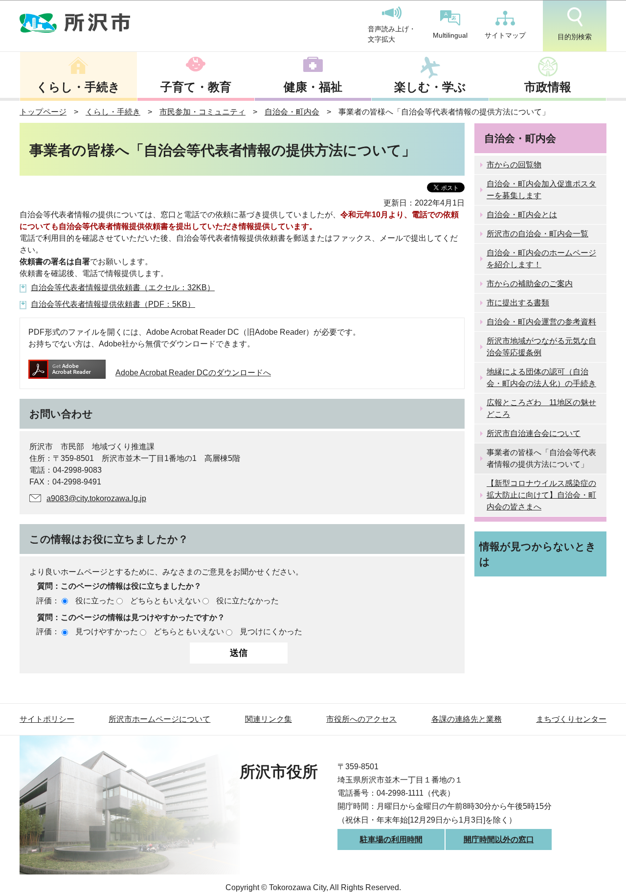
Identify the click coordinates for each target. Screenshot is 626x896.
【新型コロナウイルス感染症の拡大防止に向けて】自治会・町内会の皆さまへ (541, 495)
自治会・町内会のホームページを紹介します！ (541, 259)
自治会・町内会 (292, 112)
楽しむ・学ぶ (430, 86)
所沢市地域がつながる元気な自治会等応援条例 (541, 347)
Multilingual (450, 35)
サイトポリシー (47, 719)
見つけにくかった (271, 631)
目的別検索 (575, 37)
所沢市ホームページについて (159, 719)
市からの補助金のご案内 (530, 283)
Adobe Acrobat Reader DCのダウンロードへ (193, 372)
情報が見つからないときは (537, 554)
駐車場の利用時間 (391, 839)
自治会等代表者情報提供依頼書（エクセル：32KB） (123, 287)
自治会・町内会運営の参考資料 (541, 322)
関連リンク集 (268, 719)
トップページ (43, 112)
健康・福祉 (313, 86)
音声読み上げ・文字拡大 (392, 34)
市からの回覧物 (514, 165)
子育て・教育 (195, 86)
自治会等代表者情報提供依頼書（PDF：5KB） (113, 304)
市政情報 (547, 86)
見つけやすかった (106, 631)
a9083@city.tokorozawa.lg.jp (96, 498)
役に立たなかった (247, 601)
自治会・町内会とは (522, 214)
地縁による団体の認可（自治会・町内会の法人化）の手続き (541, 378)
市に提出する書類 (518, 303)
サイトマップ (505, 35)
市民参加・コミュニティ (202, 112)
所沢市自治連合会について (534, 433)
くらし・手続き (78, 86)
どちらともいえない (165, 601)
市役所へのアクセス (361, 719)
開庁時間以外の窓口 (499, 839)
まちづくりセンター (571, 719)
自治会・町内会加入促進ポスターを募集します (541, 190)
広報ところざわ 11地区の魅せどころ (541, 408)
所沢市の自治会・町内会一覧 (537, 234)
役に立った (94, 601)
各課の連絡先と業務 (466, 719)
